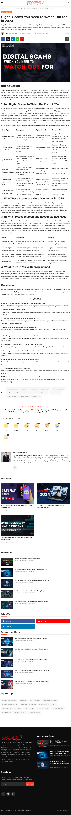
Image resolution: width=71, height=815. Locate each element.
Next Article (40, 406)
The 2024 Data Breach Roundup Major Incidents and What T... (50, 506)
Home (3, 9)
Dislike (16, 430)
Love (26, 430)
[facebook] (3, 794)
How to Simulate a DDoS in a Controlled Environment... (32, 601)
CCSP (54, 704)
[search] (68, 3)
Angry (47, 430)
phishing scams (45, 389)
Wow (6, 442)
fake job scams (32, 393)
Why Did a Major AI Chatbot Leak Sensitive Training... (31, 638)
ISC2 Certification (35, 700)
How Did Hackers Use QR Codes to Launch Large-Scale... (32, 681)
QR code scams (20, 393)
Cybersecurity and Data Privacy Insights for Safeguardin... (16, 539)
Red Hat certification (34, 712)
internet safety (36, 396)
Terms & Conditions (62, 810)
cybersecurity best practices (10, 704)
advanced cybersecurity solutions (11, 708)
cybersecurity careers (43, 708)
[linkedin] (13, 794)
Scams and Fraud (20, 9)
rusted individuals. (7, 97)
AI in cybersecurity (44, 704)
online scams (23, 389)
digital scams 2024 (12, 389)
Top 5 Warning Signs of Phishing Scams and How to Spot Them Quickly (53, 411)
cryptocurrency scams (58, 389)
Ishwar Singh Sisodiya (20, 453)
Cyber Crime (9, 9)
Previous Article (29, 406)
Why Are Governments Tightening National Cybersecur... (32, 670)
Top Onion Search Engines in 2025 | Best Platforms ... (31, 569)
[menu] (2, 3)
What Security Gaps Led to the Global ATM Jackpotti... (31, 649)
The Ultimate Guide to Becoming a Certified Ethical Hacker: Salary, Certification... (19, 411)
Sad (57, 430)
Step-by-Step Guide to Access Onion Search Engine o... (32, 580)
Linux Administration (20, 712)
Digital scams (5, 90)
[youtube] (8, 794)
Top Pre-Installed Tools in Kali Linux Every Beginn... (31, 591)
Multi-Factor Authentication (28, 704)
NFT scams (10, 393)
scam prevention (12, 396)
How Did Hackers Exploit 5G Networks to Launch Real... (32, 660)
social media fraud (55, 393)
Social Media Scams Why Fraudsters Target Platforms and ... (16, 506)
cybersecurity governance (50, 700)
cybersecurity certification (9, 700)
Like (6, 430)
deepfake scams (42, 393)
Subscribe (30, 784)
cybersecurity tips (24, 396)
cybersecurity (34, 389)
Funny (36, 430)
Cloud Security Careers (58, 708)
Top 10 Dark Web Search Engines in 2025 (27, 558)
